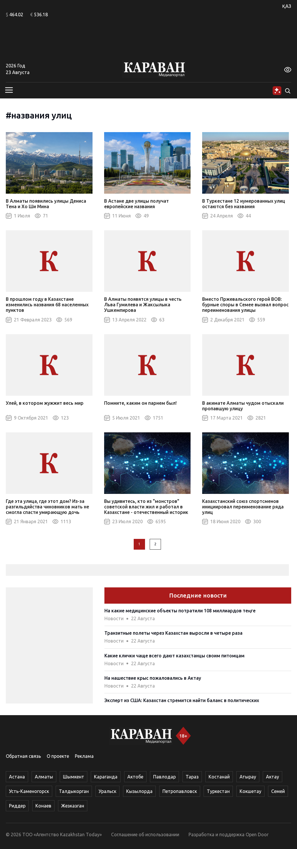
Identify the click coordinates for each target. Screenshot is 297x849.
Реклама (84, 756)
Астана (17, 776)
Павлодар (164, 776)
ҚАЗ (286, 6)
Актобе (135, 776)
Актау (272, 776)
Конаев (43, 805)
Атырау (248, 776)
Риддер (17, 805)
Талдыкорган (74, 791)
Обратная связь (23, 756)
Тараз (192, 776)
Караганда (105, 776)
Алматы (44, 776)
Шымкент (73, 776)
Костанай (219, 776)
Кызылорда (139, 791)
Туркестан (218, 791)
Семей (278, 791)
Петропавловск (179, 791)
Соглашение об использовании (145, 834)
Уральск (107, 791)
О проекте (58, 756)
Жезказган (72, 805)
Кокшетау (250, 791)
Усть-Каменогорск (29, 791)
